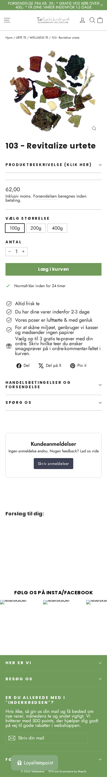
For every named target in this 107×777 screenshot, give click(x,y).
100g (15, 228)
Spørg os (18, 402)
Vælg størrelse (27, 218)
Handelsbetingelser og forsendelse (38, 385)
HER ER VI (18, 662)
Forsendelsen (45, 196)
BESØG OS (19, 679)
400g (57, 228)
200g (35, 228)
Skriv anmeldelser (53, 463)
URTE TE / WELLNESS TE (32, 37)
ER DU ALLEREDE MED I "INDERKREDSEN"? (35, 700)
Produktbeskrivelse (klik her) (48, 164)
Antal (13, 242)
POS (51, 771)
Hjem (9, 37)
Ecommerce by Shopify (73, 771)
